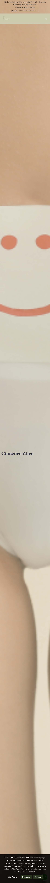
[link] (6, 19)
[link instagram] (12, 11)
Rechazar (26, 877)
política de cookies (28, 872)
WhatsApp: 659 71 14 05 (27, 2)
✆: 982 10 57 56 (30, 4)
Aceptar (38, 877)
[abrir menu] (46, 19)
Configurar (13, 877)
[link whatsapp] (16, 11)
